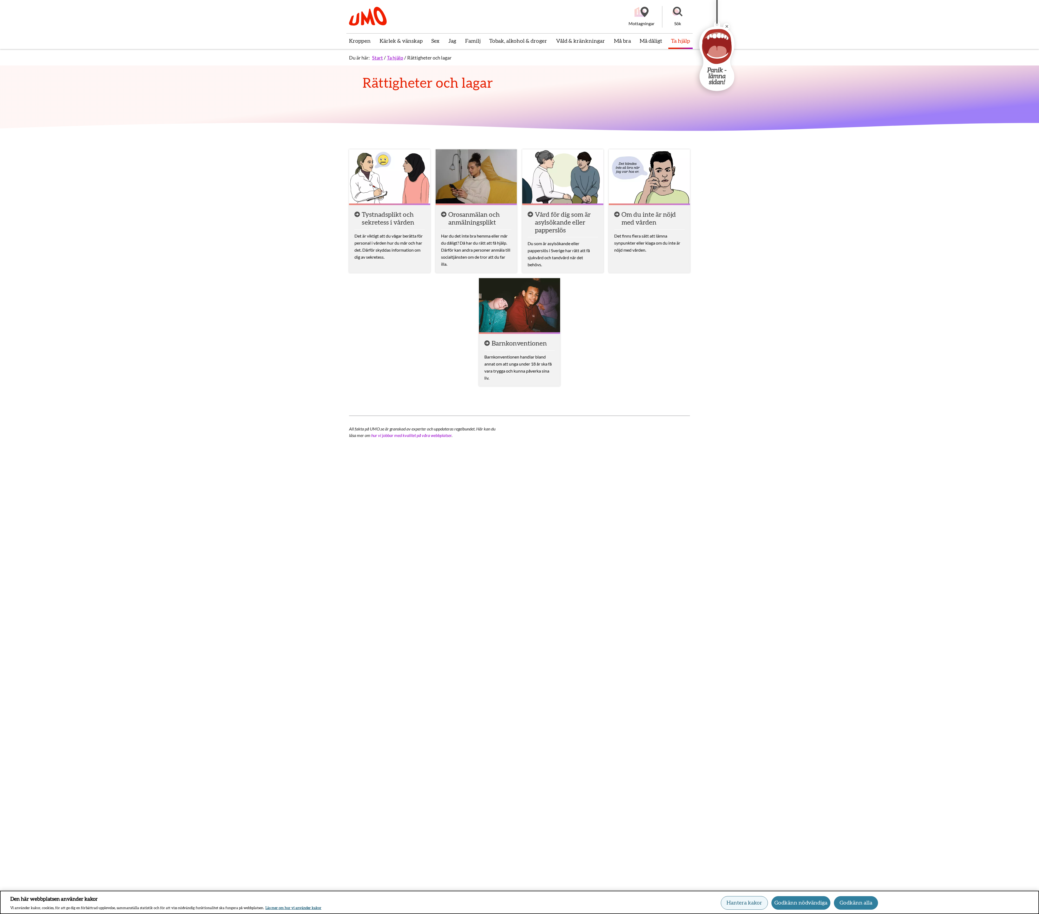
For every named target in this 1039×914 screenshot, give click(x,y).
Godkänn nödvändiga (800, 903)
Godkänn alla (856, 903)
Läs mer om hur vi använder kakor (293, 908)
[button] (677, 17)
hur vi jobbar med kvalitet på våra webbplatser (411, 435)
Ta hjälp (395, 58)
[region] (519, 902)
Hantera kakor (744, 903)
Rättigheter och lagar (429, 58)
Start (377, 58)
